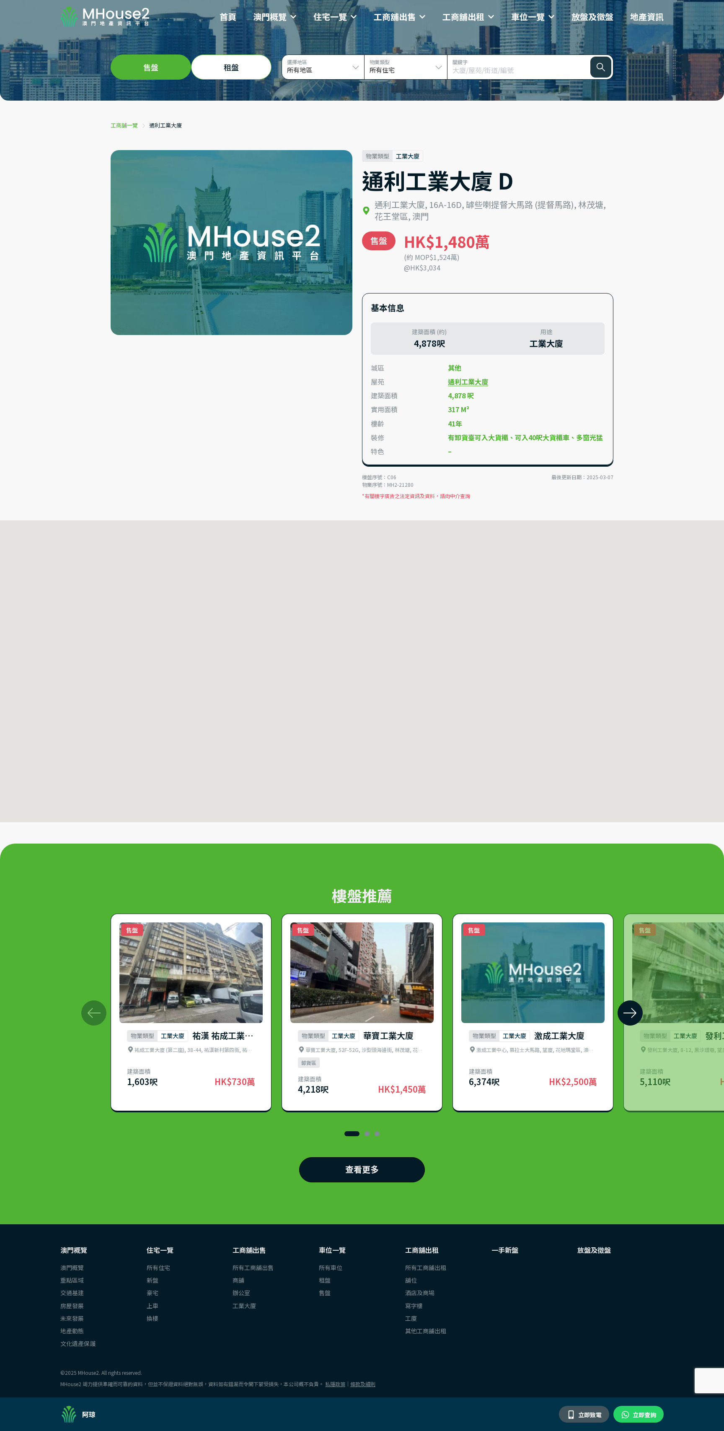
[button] (630, 1013)
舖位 (411, 1280)
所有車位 (330, 1267)
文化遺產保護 (78, 1343)
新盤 (152, 1280)
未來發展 (72, 1318)
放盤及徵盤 (592, 17)
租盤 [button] (231, 67)
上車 (152, 1305)
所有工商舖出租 (425, 1267)
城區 (377, 368)
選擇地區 (297, 61)
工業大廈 (244, 1305)
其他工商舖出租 (425, 1331)
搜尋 (600, 67)
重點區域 (72, 1280)
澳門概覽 (270, 17)
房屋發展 (72, 1305)
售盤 (325, 1292)
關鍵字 (460, 61)
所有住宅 (158, 1267)
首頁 (228, 17)
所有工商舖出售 (253, 1267)
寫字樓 (414, 1305)
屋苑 (377, 382)
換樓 (152, 1318)
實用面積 (384, 409)
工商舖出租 (463, 17)
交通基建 (72, 1292)
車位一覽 (528, 17)
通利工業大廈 (165, 125)
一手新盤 (504, 1250)
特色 (377, 451)
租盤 (325, 1280)
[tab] (151, 67)
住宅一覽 (330, 17)
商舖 (238, 1280)
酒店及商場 (419, 1292)
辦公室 (241, 1292)
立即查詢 (643, 1414)
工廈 (411, 1318)
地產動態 (72, 1331)
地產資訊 (647, 17)
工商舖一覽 (124, 125)
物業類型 (380, 61)
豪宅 (152, 1292)
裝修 (377, 437)
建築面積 (384, 395)
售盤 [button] (150, 67)
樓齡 (377, 424)
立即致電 (589, 1414)
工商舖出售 (395, 17)
